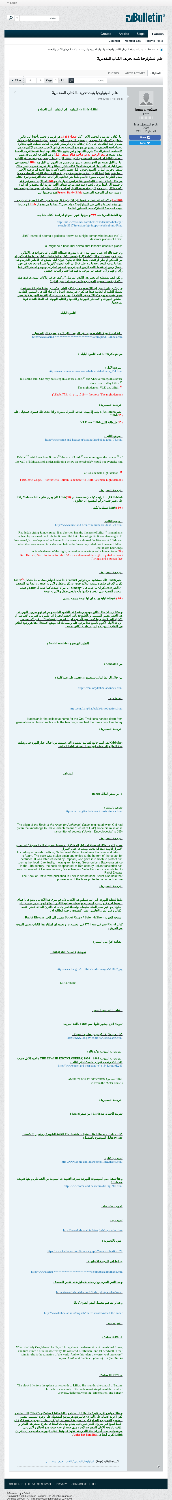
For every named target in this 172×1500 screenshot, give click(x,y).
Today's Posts (154, 40)
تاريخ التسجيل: (149, 124)
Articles (124, 33)
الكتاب (68, 1461)
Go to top (16, 1484)
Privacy (61, 1484)
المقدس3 (78, 1461)
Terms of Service (40, 1484)
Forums (158, 34)
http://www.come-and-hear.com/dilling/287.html (93, 1186)
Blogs (140, 33)
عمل (47, 1461)
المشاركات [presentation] (155, 73)
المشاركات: (149, 131)
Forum (151, 49)
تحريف (60, 1461)
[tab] (155, 73)
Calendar (114, 40)
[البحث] (11, 18)
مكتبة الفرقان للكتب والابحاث (62, 49)
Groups (106, 33)
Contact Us (79, 1484)
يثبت (54, 1461)
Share (143, 137)
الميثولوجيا (89, 1461)
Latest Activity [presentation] (134, 73)
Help (95, 1484)
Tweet (143, 143)
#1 (15, 92)
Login (13, 2)
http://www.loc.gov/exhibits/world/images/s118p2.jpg (90, 969)
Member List (133, 40)
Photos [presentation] (113, 73)
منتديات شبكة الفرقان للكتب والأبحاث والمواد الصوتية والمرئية (112, 49)
